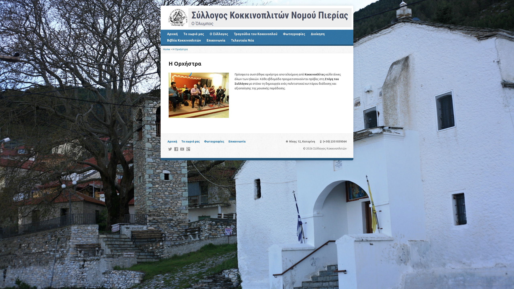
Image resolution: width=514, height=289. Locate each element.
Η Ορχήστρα (180, 49)
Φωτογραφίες (294, 34)
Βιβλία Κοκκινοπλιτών (184, 40)
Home (166, 49)
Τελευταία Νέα (242, 40)
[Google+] (188, 149)
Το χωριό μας (193, 34)
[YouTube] (182, 149)
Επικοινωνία (216, 40)
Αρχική (172, 34)
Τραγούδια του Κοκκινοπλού (255, 34)
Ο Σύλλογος (219, 34)
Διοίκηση (318, 34)
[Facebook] (176, 149)
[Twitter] (170, 149)
